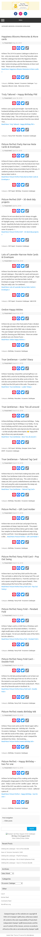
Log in (3, 893)
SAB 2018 (33, 301)
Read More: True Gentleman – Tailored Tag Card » (18, 489)
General (16, 83)
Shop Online (25, 838)
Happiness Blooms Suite (9, 86)
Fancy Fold (11, 136)
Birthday (11, 83)
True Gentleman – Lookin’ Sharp (17, 359)
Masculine (19, 136)
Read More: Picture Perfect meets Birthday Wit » (18, 741)
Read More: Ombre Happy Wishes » (13, 339)
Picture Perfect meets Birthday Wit (19, 711)
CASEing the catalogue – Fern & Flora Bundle (15, 848)
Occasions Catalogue (26, 83)
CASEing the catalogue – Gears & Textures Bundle (16, 863)
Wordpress (30, 935)
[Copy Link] (27, 48)
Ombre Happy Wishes (12, 309)
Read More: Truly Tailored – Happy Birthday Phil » (18, 124)
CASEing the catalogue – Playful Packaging (14, 855)
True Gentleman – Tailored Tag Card (19, 459)
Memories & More (24, 86)
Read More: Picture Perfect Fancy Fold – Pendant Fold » (20, 639)
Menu (20, 20)
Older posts (7, 821)
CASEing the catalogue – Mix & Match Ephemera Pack (17, 859)
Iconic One (10, 935)
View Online (16, 838)
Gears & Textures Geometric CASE (12, 852)
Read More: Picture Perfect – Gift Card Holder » (23, 537)
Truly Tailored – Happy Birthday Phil (19, 94)
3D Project (11, 191)
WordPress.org (6, 904)
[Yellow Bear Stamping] (20, 9)
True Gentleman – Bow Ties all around (20, 407)
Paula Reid (7, 43)
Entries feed (5, 897)
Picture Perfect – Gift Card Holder (18, 509)
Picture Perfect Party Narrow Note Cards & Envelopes (19, 145)
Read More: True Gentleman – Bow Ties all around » (19, 437)
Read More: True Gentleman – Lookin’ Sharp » (17, 387)
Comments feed (6, 901)
